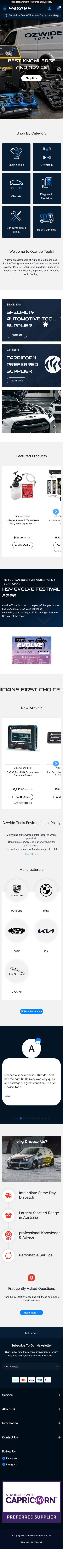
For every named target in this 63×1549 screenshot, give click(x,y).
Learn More (17, 380)
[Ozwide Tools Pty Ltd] (20, 8)
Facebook (11, 1458)
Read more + (31, 1312)
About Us (17, 334)
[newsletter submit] (56, 1366)
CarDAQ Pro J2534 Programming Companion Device (23, 773)
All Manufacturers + (31, 1011)
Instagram (11, 1464)
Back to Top (30, 1333)
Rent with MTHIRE (23, 802)
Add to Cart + (22, 545)
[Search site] (57, 15)
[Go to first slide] (59, 69)
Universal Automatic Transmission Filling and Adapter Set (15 (23, 522)
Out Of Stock (23, 797)
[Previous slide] (4, 69)
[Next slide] (56, 512)
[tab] (28, 113)
